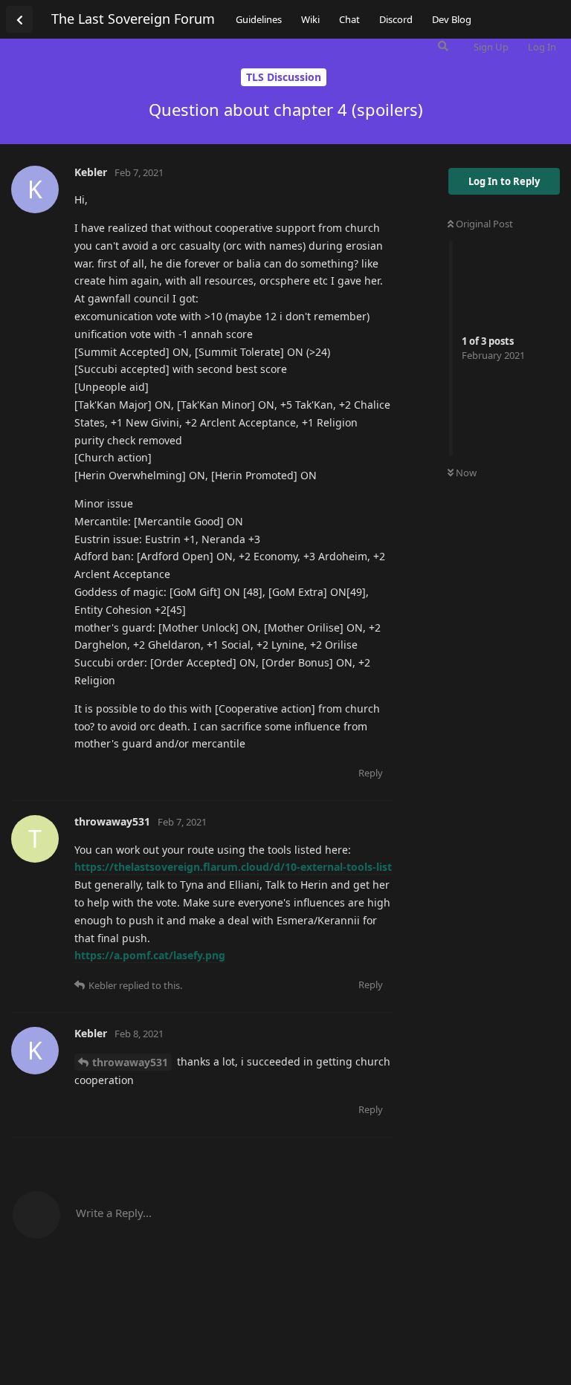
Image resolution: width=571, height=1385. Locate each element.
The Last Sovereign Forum (133, 18)
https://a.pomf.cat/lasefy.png (149, 955)
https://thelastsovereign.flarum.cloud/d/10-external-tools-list (233, 867)
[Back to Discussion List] (19, 19)
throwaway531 (130, 1062)
